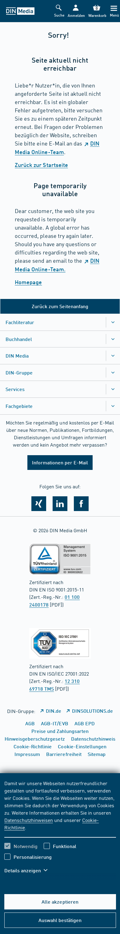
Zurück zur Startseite (41, 164)
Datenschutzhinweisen (28, 819)
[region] (60, 830)
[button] (76, 11)
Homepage (28, 282)
